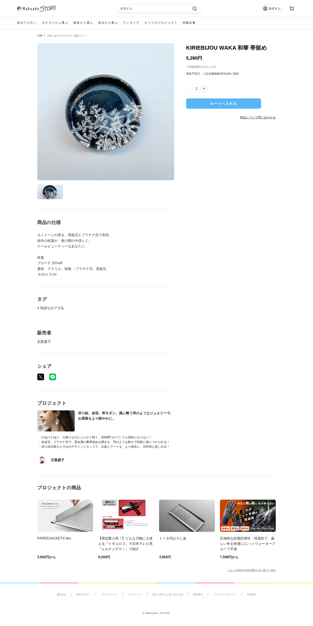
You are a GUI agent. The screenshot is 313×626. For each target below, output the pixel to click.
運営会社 (61, 594)
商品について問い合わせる (258, 117)
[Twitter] (40, 377)
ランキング (131, 22)
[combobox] (156, 8)
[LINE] (52, 377)
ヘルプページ (135, 594)
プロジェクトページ (58, 35)
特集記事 (189, 22)
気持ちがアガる (52, 308)
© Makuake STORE (156, 613)
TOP (39, 35)
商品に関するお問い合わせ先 (167, 594)
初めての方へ (27, 22)
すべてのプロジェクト (161, 22)
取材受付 (198, 594)
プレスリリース (109, 594)
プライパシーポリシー (225, 594)
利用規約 (251, 594)
